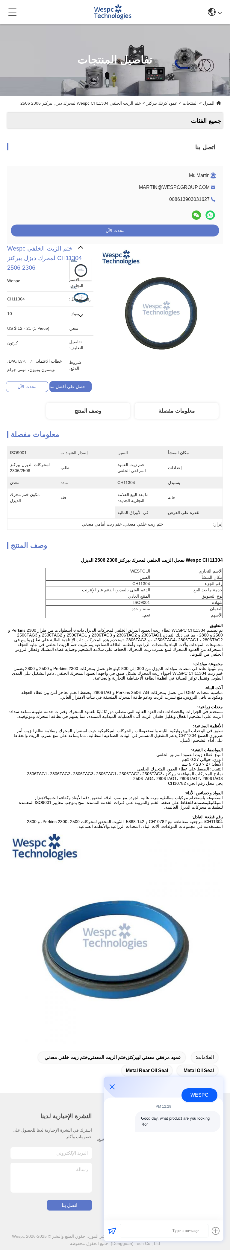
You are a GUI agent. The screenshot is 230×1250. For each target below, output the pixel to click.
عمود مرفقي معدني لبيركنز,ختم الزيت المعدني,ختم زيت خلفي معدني (113, 1057)
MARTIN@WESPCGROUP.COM (174, 187)
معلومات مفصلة (176, 411)
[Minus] (112, 1086)
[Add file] (215, 1230)
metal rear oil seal (147, 1070)
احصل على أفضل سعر (66, 386)
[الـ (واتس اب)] (210, 215)
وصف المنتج (88, 411)
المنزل (208, 103)
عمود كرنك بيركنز (161, 103)
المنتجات (190, 103)
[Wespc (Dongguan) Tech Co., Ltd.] (112, 11)
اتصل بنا (69, 1205)
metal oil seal (199, 1070)
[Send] (112, 1230)
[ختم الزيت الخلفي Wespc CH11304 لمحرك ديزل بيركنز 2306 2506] (161, 305)
